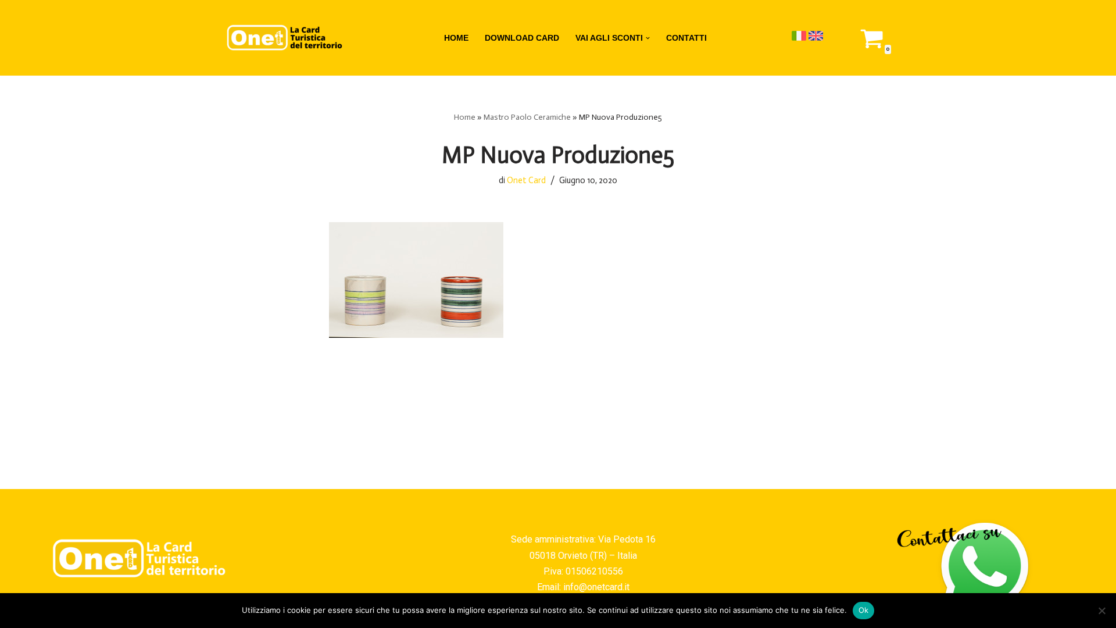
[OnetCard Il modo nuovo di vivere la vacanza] (285, 37)
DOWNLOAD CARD (522, 37)
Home (464, 117)
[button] (648, 38)
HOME (456, 37)
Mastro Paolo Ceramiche (527, 117)
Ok (864, 610)
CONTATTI (686, 37)
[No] (1101, 610)
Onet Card (526, 180)
